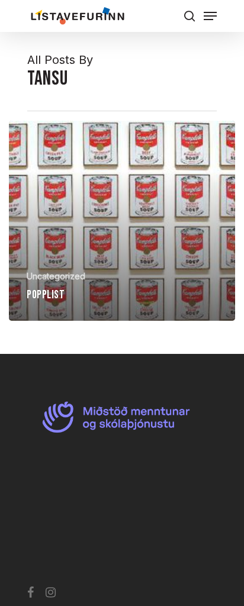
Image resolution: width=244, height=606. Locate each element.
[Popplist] (122, 221)
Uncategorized (56, 276)
